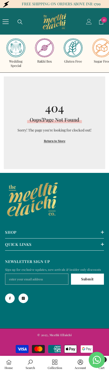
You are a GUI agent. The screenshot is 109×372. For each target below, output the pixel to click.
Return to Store (54, 141)
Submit (87, 279)
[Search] (20, 22)
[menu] (6, 22)
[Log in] (89, 21)
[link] (30, 364)
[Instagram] (23, 298)
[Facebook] (10, 298)
